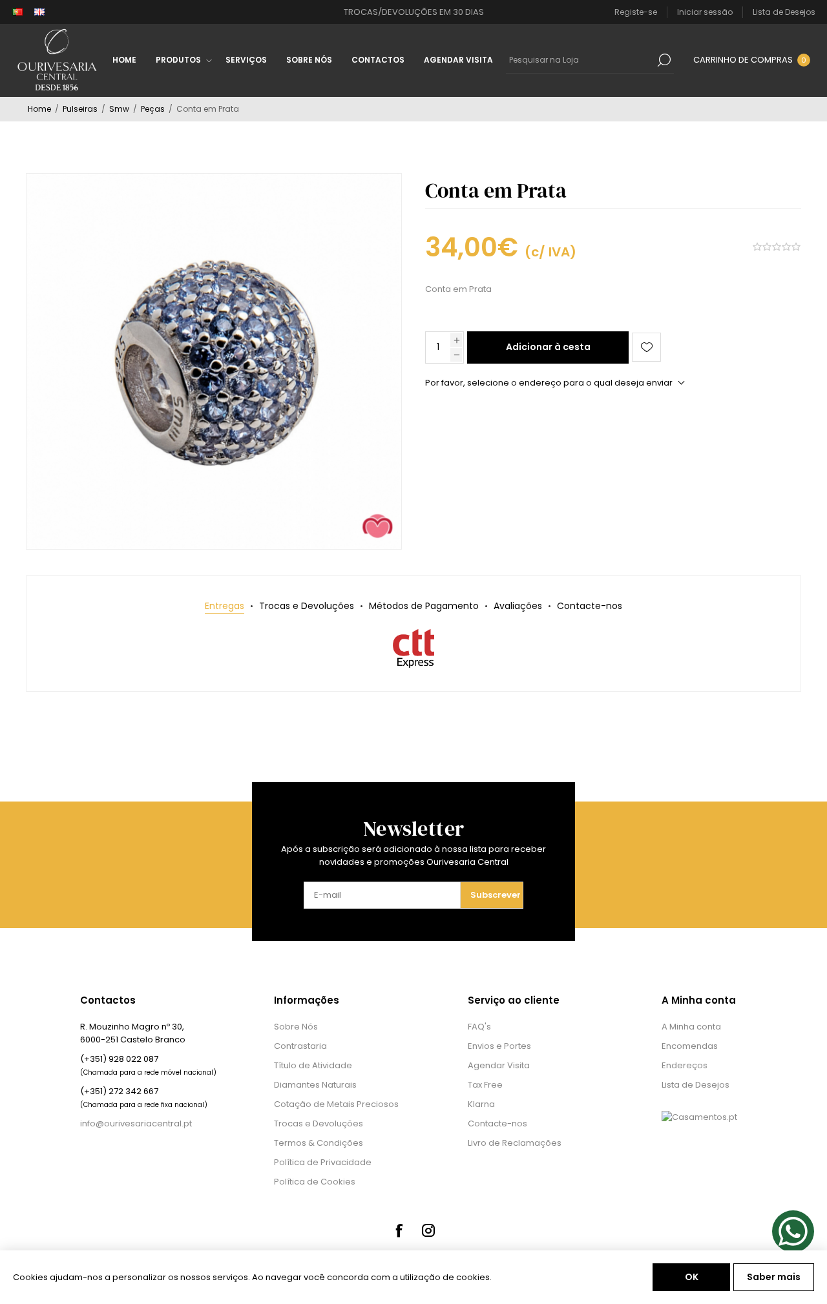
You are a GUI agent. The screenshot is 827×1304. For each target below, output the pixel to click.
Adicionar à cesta (548, 346)
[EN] (39, 12)
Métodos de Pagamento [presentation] (424, 605)
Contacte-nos (497, 1123)
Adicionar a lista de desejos (646, 347)
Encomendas (690, 1046)
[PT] (17, 12)
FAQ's (479, 1026)
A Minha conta (691, 1026)
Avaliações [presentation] (518, 605)
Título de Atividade (313, 1065)
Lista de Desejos (695, 1085)
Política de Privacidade (323, 1162)
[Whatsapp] (793, 1231)
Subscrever (495, 895)
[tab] (224, 606)
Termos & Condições (318, 1143)
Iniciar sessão (705, 11)
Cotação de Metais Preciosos (336, 1104)
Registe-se (635, 11)
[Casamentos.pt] (699, 1117)
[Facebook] (399, 1230)
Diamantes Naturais (315, 1085)
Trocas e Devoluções (318, 1123)
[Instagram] (428, 1230)
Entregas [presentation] (224, 605)
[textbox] (580, 60)
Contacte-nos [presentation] (589, 605)
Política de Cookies (314, 1181)
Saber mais (774, 1276)
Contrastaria (300, 1046)
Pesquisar (664, 60)
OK (691, 1276)
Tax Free (485, 1085)
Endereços (684, 1065)
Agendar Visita (499, 1065)
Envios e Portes (499, 1046)
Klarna (481, 1104)
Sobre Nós (296, 1026)
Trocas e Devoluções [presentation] (306, 605)
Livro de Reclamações (514, 1143)
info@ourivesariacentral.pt (136, 1123)
